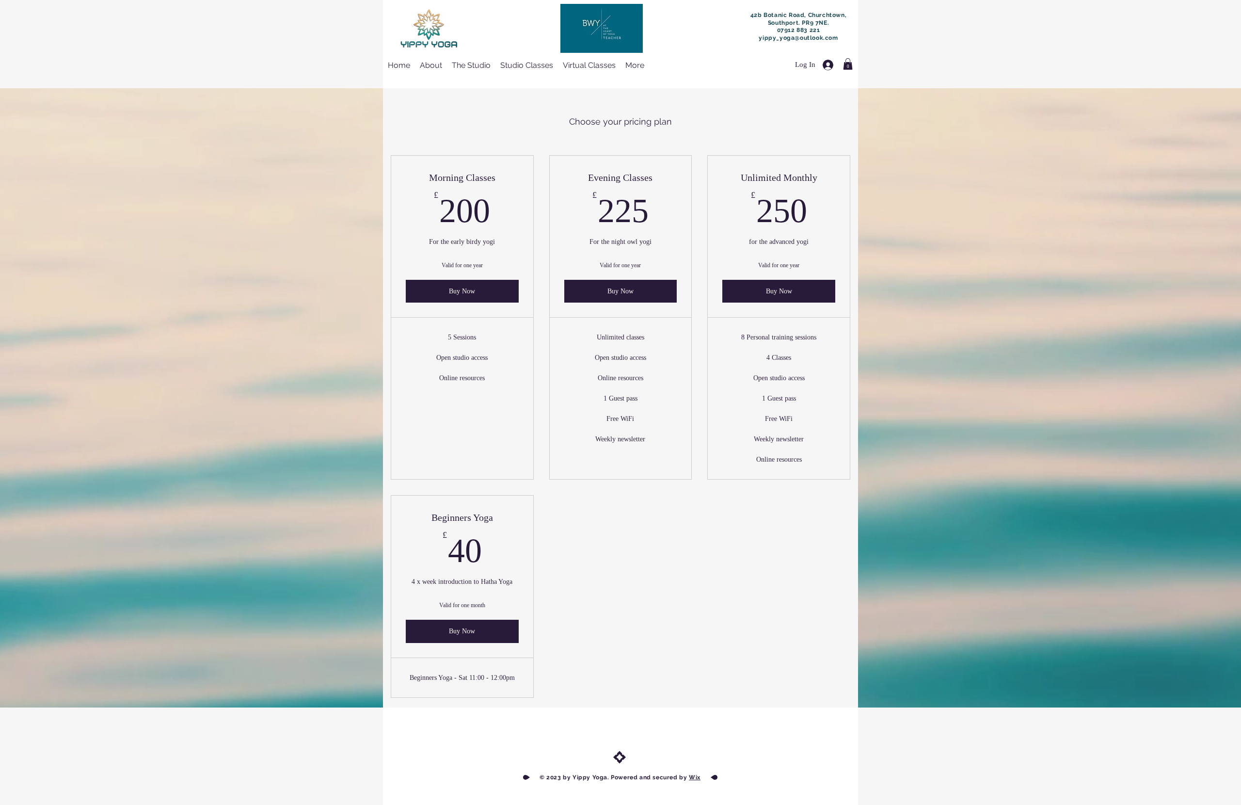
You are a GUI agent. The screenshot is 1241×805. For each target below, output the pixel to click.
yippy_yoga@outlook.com (798, 37)
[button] (848, 64)
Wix (694, 777)
